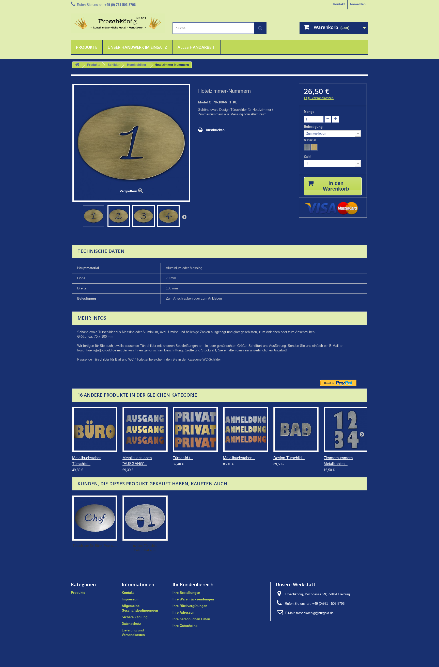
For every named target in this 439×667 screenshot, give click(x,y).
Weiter (184, 216)
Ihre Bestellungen (186, 593)
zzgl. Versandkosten (319, 98)
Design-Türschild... (289, 458)
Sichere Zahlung (135, 617)
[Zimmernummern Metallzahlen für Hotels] (346, 429)
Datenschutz (131, 624)
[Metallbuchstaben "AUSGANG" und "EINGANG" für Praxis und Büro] (145, 429)
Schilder (114, 65)
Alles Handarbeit (196, 47)
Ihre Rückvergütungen (190, 606)
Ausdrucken (215, 130)
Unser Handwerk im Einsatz (137, 47)
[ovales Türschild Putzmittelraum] (145, 518)
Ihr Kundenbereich (193, 584)
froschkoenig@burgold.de (315, 613)
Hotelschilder (136, 65)
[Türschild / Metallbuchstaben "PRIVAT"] (195, 429)
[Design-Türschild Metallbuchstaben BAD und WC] (296, 429)
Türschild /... (183, 458)
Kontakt (339, 4)
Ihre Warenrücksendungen (193, 599)
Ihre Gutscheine (185, 626)
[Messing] (314, 147)
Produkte (86, 47)
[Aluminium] (307, 147)
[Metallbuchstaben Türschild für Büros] (94, 429)
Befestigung (314, 127)
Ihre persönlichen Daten (191, 619)
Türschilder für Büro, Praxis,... (95, 546)
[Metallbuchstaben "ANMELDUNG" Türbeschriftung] (245, 429)
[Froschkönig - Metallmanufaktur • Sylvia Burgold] (118, 23)
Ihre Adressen (183, 612)
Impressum (130, 599)
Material (310, 140)
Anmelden (358, 4)
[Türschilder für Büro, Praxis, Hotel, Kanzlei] (94, 518)
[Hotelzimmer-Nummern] (93, 216)
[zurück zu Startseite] (77, 65)
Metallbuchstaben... (239, 458)
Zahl (308, 156)
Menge (309, 112)
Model (203, 102)
